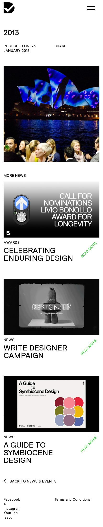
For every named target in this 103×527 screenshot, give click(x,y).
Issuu (8, 517)
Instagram (12, 508)
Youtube (11, 513)
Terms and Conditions (72, 499)
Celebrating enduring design (38, 254)
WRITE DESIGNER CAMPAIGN (35, 352)
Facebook (12, 499)
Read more (88, 250)
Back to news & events (33, 481)
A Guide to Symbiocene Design (28, 453)
